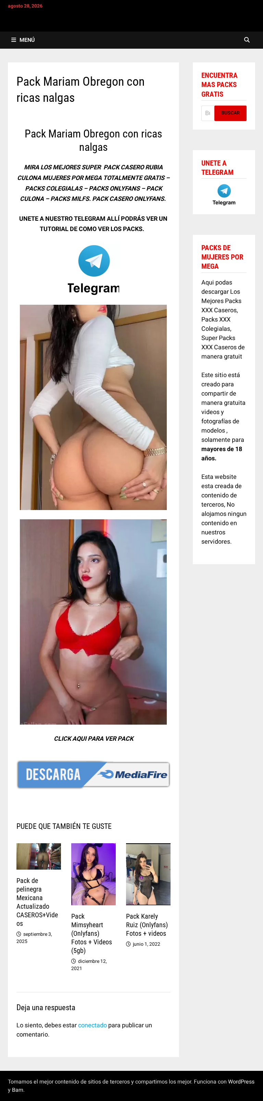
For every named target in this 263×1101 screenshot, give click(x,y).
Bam (17, 1090)
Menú (27, 40)
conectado (92, 1025)
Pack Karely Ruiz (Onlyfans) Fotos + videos (147, 924)
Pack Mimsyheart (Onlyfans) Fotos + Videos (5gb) (91, 933)
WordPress (241, 1082)
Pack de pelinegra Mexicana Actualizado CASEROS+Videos (37, 902)
